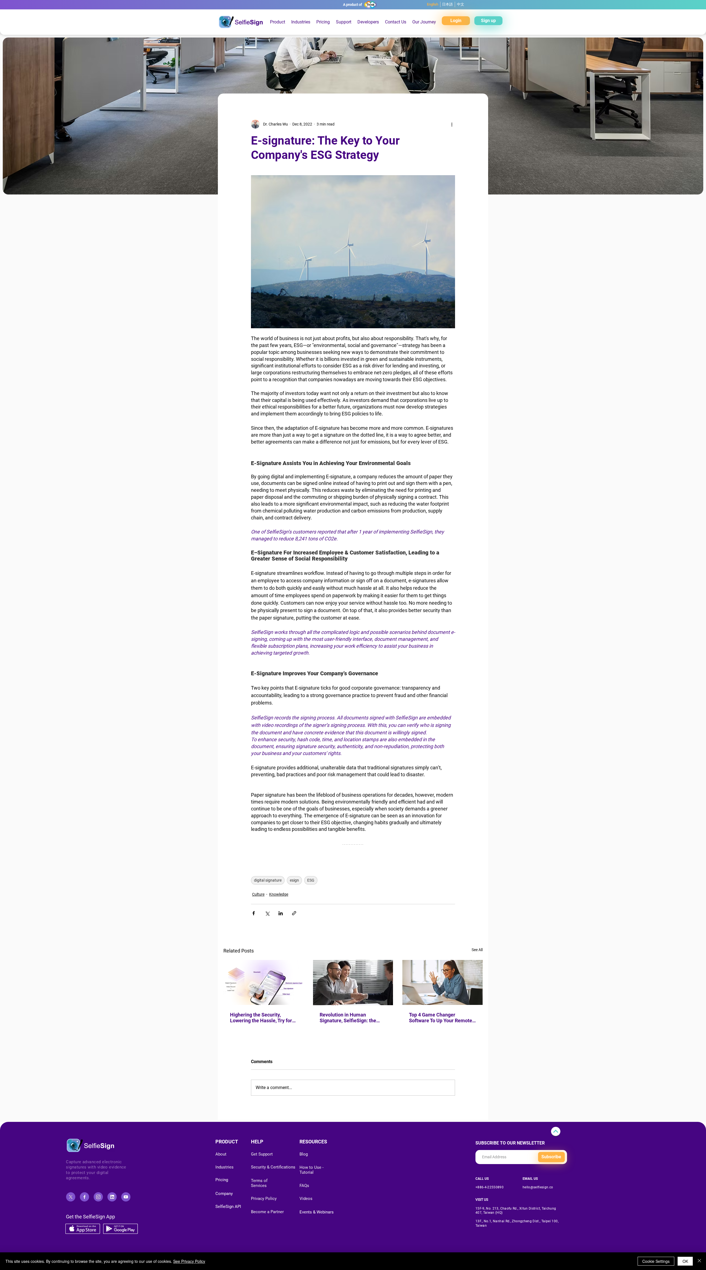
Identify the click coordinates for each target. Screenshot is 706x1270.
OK (685, 1261)
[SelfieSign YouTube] (125, 1197)
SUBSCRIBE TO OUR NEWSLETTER (510, 1143)
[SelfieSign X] (70, 1197)
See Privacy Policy (189, 1261)
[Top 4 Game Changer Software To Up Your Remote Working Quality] (442, 982)
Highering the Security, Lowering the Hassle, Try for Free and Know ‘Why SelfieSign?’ (261, 1017)
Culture (258, 894)
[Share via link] (294, 913)
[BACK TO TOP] (555, 1131)
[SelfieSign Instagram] (98, 1197)
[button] (323, 22)
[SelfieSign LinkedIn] (112, 1197)
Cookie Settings (656, 1261)
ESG (310, 880)
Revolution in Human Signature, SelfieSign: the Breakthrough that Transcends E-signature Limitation (348, 1017)
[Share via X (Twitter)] (267, 913)
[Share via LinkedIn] (280, 913)
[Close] (699, 1261)
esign (294, 880)
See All (477, 950)
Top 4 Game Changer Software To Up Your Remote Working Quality (440, 1017)
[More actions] (451, 124)
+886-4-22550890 (489, 1187)
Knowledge (278, 894)
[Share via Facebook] (253, 913)
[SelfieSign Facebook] (84, 1197)
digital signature (268, 880)
